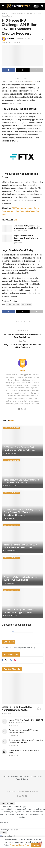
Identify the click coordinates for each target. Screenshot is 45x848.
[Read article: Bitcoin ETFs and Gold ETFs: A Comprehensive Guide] (22, 688)
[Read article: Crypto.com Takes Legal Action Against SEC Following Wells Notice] (22, 570)
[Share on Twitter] (23, 70)
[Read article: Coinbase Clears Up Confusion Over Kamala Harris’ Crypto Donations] (22, 603)
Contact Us (14, 776)
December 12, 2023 (23, 38)
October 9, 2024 (9, 550)
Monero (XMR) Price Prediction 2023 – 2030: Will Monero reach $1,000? (26, 721)
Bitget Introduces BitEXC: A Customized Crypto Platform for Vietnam (26, 237)
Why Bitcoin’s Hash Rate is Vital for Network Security (24, 751)
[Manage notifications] (40, 844)
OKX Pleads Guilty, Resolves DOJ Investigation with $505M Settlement (28, 227)
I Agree (36, 845)
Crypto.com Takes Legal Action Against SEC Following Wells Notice (20, 578)
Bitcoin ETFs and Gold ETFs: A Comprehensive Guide (17, 708)
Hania (11, 38)
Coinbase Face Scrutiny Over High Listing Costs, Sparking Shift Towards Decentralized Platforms (21, 512)
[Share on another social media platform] (36, 70)
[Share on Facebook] (8, 70)
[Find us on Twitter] (6, 660)
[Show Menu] (3, 6)
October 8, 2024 (9, 583)
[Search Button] (42, 6)
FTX (33, 81)
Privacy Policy (36, 776)
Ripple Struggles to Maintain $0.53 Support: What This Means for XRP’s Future (26, 741)
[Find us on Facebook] (2, 660)
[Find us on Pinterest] (15, 660)
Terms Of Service (22, 779)
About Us (6, 776)
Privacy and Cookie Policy (19, 845)
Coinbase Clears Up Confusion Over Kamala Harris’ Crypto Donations (19, 611)
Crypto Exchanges (11, 428)
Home (4, 13)
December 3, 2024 (20, 243)
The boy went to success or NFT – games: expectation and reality (23, 731)
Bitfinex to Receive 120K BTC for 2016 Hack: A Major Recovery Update (20, 546)
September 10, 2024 (10, 615)
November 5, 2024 (10, 518)
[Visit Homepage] (19, 6)
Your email (4, 822)
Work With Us (24, 776)
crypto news (26, 304)
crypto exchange (13, 304)
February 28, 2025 (21, 231)
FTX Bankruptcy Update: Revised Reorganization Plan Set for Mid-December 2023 (21, 211)
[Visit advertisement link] (22, 633)
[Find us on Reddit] (11, 660)
